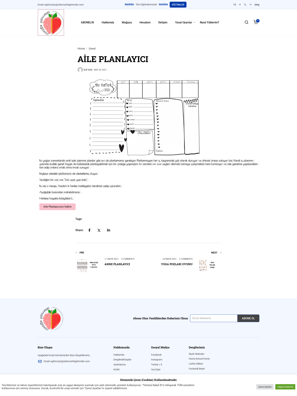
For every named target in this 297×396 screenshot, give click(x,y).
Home (81, 48)
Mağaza (127, 22)
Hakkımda (108, 22)
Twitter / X (156, 364)
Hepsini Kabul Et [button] (285, 387)
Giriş (257, 4)
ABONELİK (87, 22)
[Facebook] (89, 230)
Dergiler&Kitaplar (122, 359)
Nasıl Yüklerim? (209, 22)
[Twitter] (99, 230)
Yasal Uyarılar (183, 22)
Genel (92, 48)
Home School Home (199, 358)
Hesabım (145, 22)
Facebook (156, 354)
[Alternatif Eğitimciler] (51, 22)
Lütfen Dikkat (196, 363)
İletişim (162, 22)
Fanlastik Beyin (197, 368)
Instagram (156, 359)
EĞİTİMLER (178, 4)
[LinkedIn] (108, 230)
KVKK (116, 369)
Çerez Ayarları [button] (265, 387)
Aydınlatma (119, 364)
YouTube (155, 369)
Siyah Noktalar (196, 353)
